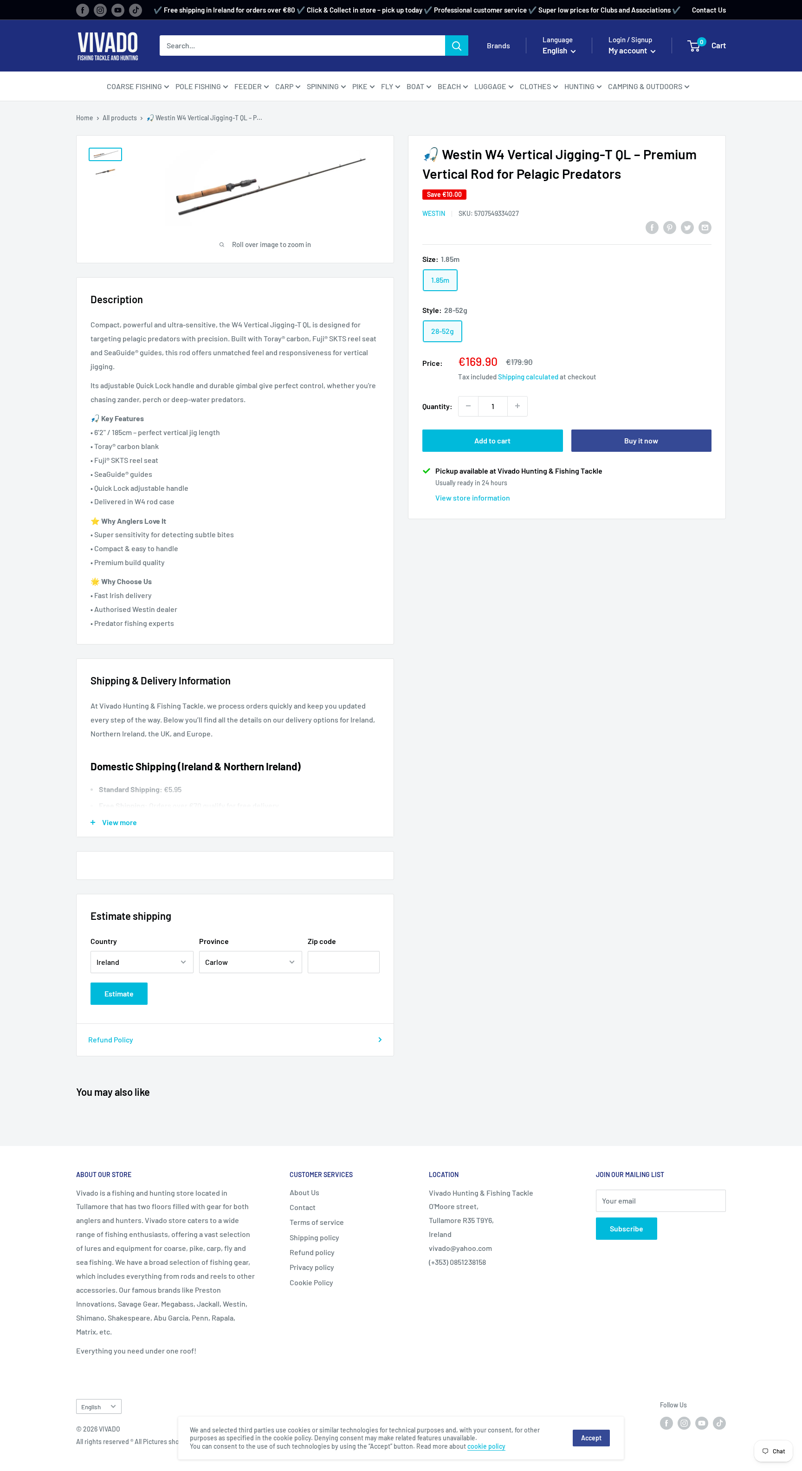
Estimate (119, 993)
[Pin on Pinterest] (669, 227)
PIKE (360, 86)
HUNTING (579, 86)
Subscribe (626, 1228)
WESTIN (433, 213)
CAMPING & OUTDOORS (645, 86)
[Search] (456, 45)
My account (628, 50)
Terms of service (317, 1221)
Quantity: (437, 405)
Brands (498, 45)
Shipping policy (314, 1237)
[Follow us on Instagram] (100, 10)
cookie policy (486, 1446)
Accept (591, 1438)
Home (84, 118)
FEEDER (248, 86)
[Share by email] (705, 227)
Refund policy (312, 1252)
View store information (472, 497)
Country (104, 941)
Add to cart (492, 440)
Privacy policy (312, 1267)
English (91, 1407)
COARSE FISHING (134, 86)
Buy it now (641, 440)
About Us (304, 1192)
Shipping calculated (528, 376)
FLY (387, 86)
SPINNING (323, 86)
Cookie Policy (311, 1282)
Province (214, 941)
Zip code (322, 941)
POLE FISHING (198, 86)
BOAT (415, 86)
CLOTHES (535, 86)
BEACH (449, 86)
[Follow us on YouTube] (117, 10)
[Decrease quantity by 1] (468, 406)
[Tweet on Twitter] (687, 227)
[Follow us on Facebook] (82, 10)
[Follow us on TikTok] (135, 10)
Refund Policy (110, 1039)
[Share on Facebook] (652, 227)
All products (120, 118)
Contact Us (709, 10)
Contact (303, 1207)
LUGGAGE (490, 86)
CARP (284, 86)
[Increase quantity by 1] (517, 406)
